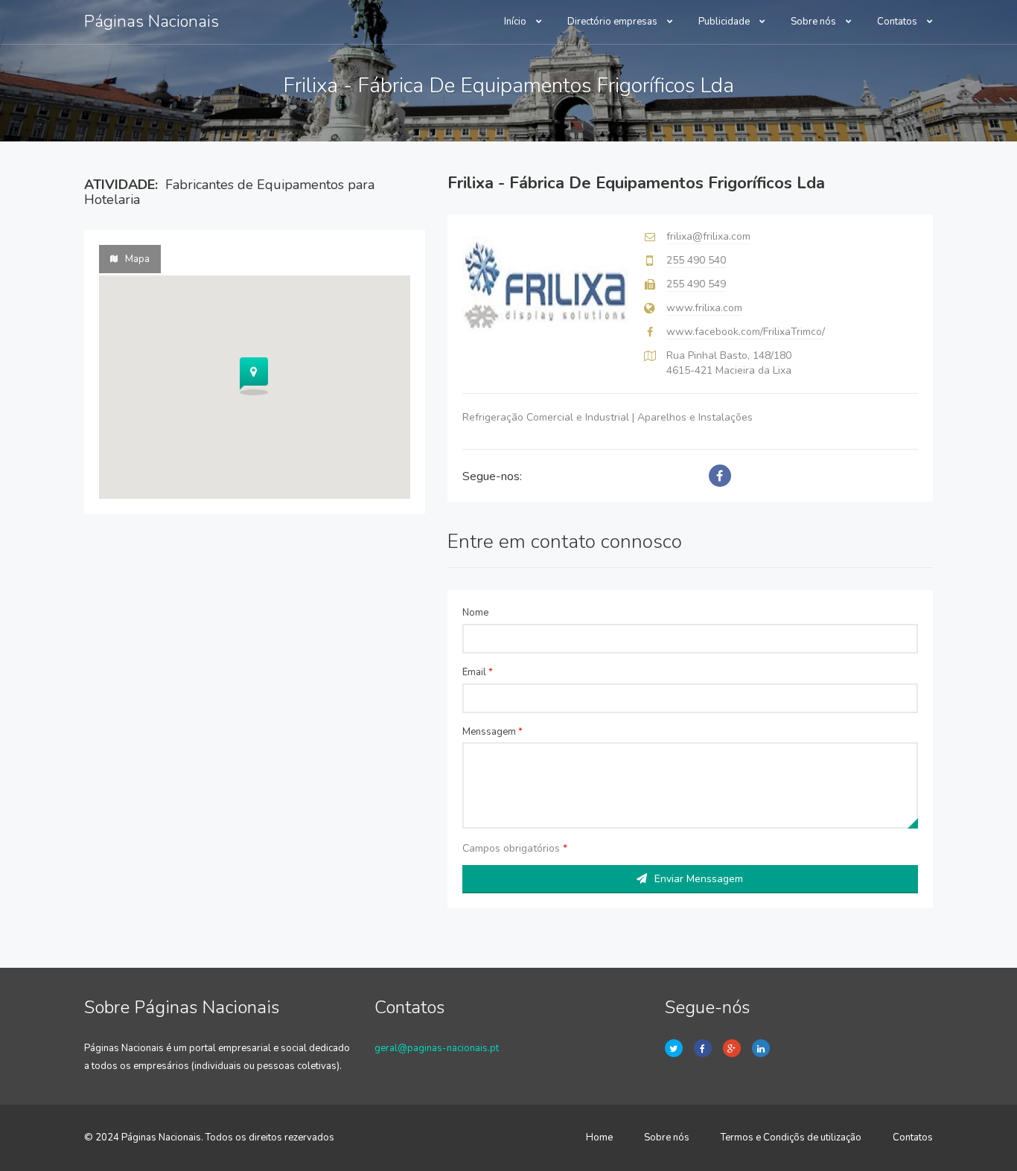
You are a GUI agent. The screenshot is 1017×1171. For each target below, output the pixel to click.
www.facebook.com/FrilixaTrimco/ (745, 332)
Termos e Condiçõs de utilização (791, 1137)
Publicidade (725, 21)
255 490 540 (696, 260)
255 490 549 (696, 284)
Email (477, 672)
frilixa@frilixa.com (708, 236)
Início (516, 21)
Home (599, 1137)
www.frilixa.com (704, 308)
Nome (475, 612)
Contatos (898, 21)
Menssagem (492, 731)
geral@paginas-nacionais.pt (436, 1048)
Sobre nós (814, 21)
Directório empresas (613, 21)
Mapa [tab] (137, 259)
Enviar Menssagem (698, 879)
